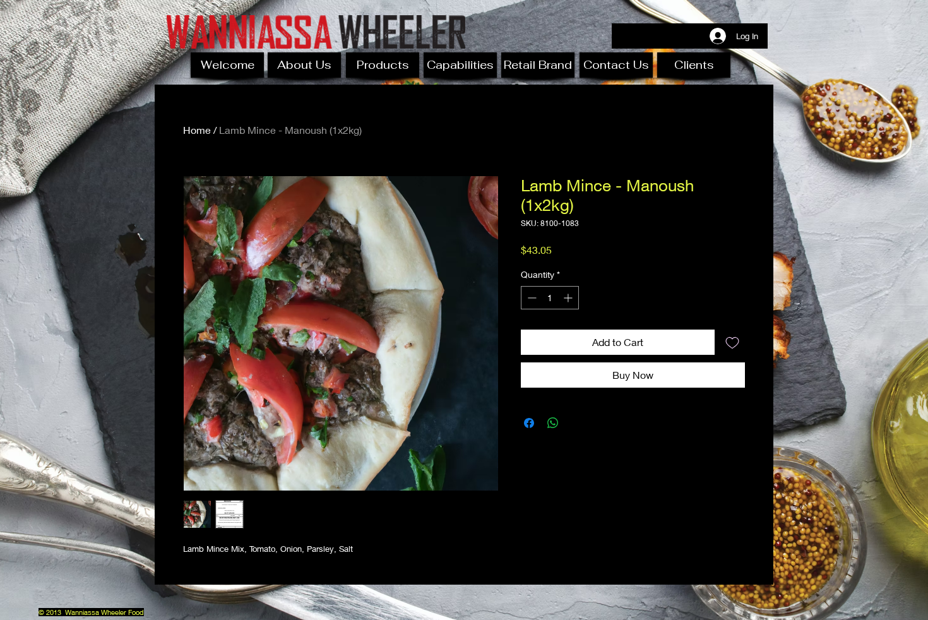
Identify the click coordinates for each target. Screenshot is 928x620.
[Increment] (569, 298)
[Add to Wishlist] (732, 342)
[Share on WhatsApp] (553, 423)
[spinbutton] (549, 298)
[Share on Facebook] (529, 423)
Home (197, 130)
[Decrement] (530, 298)
